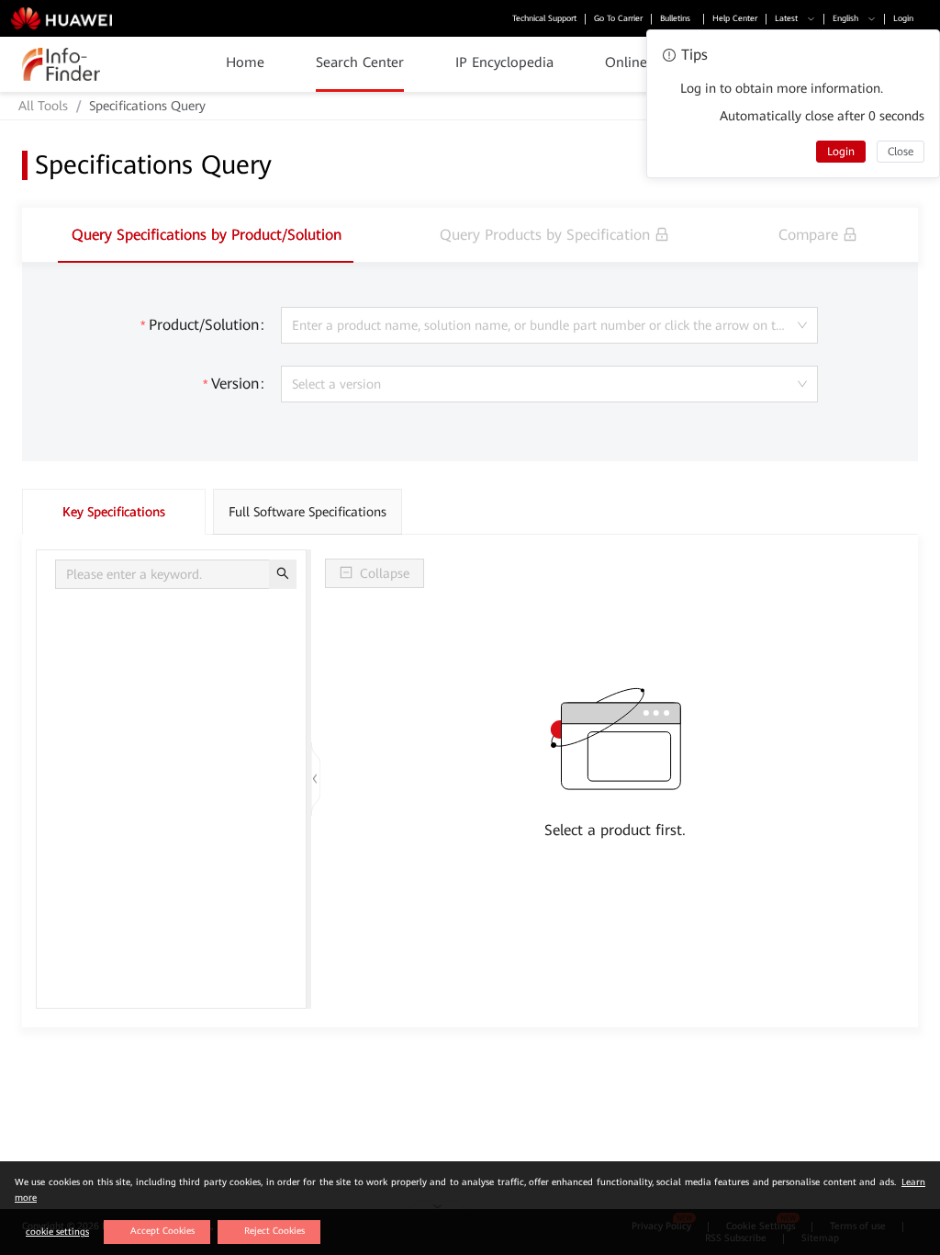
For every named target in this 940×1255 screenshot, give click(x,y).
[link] (43, 105)
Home (245, 62)
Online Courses (652, 62)
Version (235, 383)
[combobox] (550, 325)
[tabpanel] (470, 645)
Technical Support (531, 18)
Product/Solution (204, 325)
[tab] (206, 234)
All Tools (43, 105)
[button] (782, 19)
